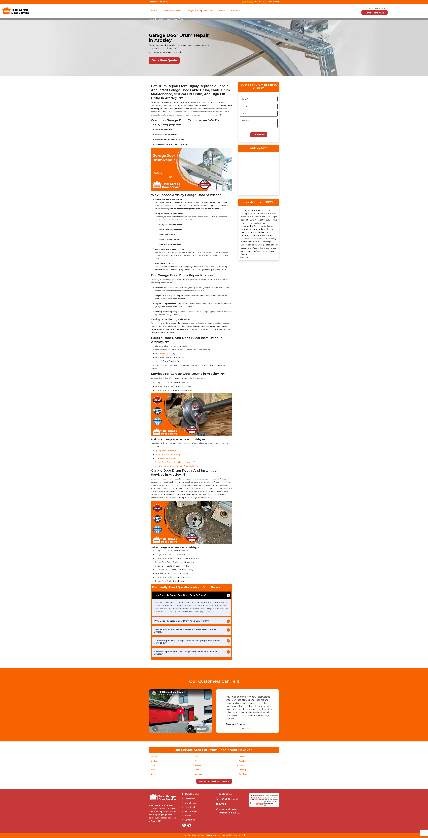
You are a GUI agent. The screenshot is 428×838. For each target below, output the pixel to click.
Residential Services (172, 11)
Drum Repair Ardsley (176, 19)
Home (154, 11)
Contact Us (236, 11)
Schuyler (154, 757)
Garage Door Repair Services (200, 11)
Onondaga (243, 770)
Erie (196, 761)
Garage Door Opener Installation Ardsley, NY (175, 462)
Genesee (198, 757)
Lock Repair (190, 807)
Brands (222, 11)
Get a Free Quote (164, 60)
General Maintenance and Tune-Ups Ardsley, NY (176, 466)
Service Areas (191, 811)
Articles (188, 816)
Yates (153, 765)
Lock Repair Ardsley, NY (165, 458)
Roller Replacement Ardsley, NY (169, 455)
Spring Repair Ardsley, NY (166, 451)
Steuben (154, 761)
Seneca (242, 757)
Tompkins (242, 761)
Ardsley (160, 19)
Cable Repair (190, 799)
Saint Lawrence (245, 774)
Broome (198, 765)
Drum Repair (190, 803)
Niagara (153, 774)
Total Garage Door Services (213, 835)
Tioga (197, 770)
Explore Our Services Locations (214, 781)
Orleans (153, 770)
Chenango (198, 774)
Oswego (242, 765)
